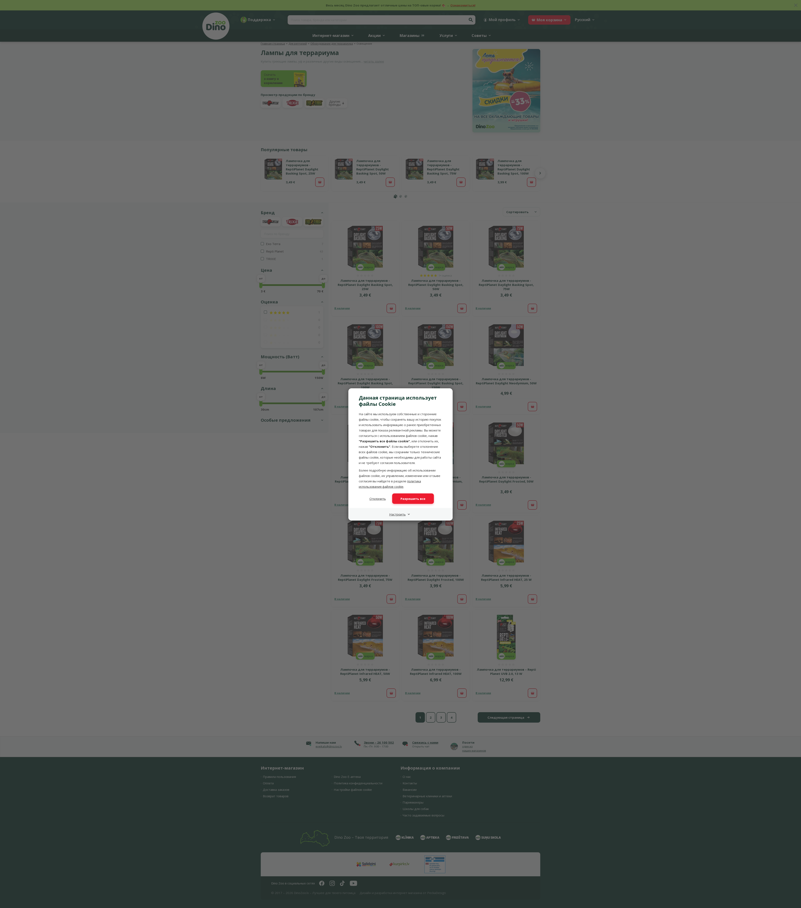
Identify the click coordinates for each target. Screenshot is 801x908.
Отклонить (377, 499)
